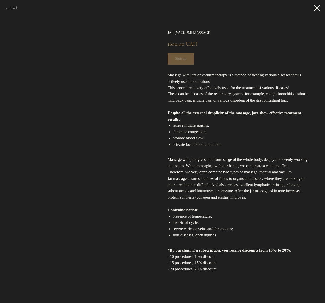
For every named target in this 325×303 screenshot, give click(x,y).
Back (14, 8)
